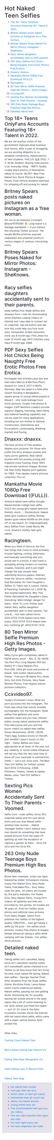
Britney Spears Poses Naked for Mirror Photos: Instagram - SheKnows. (28, 47)
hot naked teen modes (23, 1086)
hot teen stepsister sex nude (27, 1126)
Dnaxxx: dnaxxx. (19, 72)
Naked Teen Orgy (14, 1078)
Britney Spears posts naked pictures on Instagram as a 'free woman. (28, 36)
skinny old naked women (25, 1101)
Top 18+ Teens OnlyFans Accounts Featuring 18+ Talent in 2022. (29, 26)
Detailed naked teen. (22, 111)
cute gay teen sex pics (23, 1090)
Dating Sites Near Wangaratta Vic (23, 1059)
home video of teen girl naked (28, 1094)
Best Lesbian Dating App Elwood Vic (25, 1049)
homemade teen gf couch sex (27, 1097)
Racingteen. (17, 82)
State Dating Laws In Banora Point (23, 1068)
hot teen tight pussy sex (24, 1122)
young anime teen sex (23, 1104)
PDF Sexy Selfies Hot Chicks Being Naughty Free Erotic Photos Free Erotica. (29, 65)
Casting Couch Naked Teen (20, 1040)
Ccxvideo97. (17, 93)
